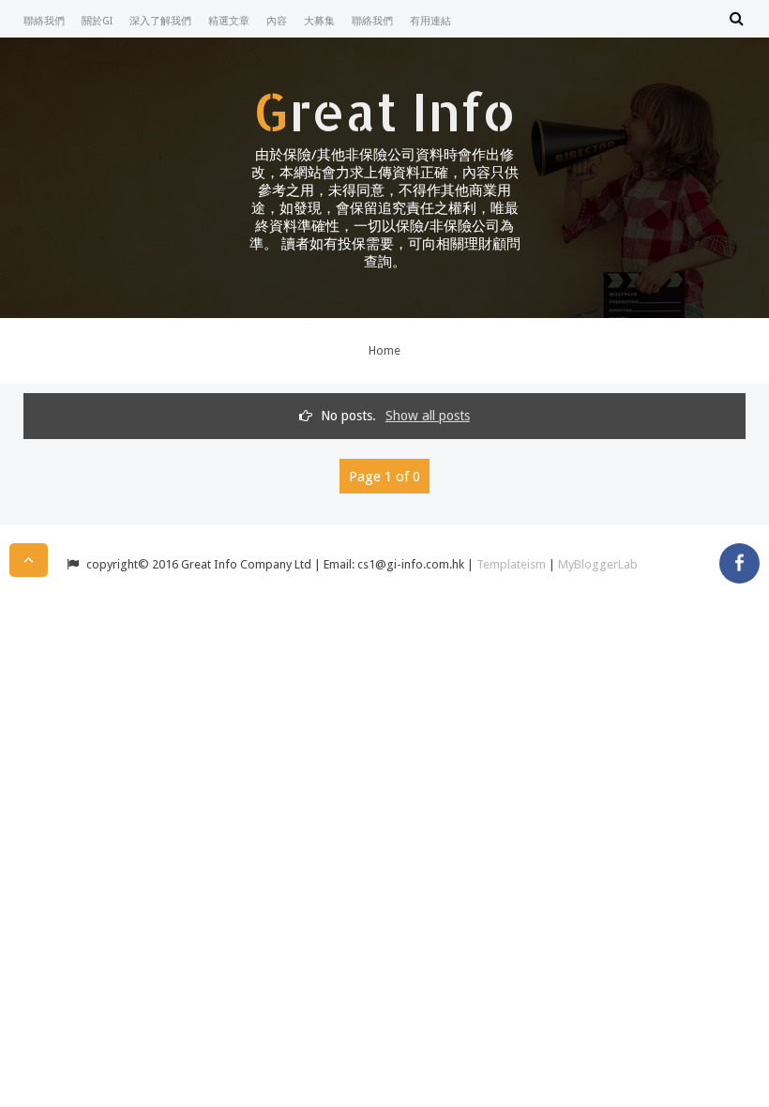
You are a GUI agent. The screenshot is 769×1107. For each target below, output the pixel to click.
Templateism (511, 564)
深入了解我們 (160, 21)
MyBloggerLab (598, 564)
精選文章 (228, 21)
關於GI (97, 21)
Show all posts (427, 415)
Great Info (384, 110)
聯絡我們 (44, 21)
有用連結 (430, 21)
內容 (276, 21)
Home (384, 350)
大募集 (319, 21)
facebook (739, 563)
